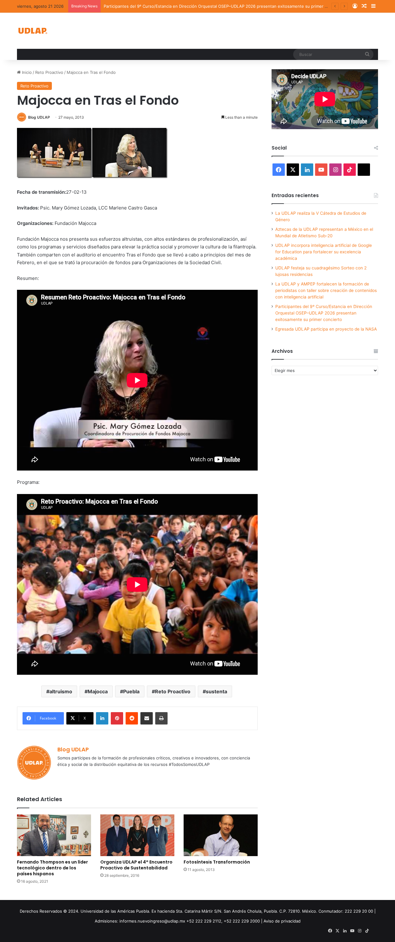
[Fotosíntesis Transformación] (221, 835)
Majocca (98, 691)
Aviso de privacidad (282, 921)
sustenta (216, 691)
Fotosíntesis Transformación (217, 862)
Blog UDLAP (39, 117)
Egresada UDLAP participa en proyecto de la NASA (326, 329)
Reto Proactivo (49, 72)
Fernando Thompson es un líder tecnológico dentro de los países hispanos (52, 868)
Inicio (26, 72)
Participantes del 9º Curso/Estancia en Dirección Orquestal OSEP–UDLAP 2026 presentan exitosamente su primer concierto (223, 6)
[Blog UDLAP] (32, 30)
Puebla (131, 691)
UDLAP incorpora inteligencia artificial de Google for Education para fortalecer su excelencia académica (323, 252)
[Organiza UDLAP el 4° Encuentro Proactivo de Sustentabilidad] (137, 835)
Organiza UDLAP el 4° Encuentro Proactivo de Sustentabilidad (136, 865)
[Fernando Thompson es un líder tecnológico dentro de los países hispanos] (54, 835)
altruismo (60, 691)
